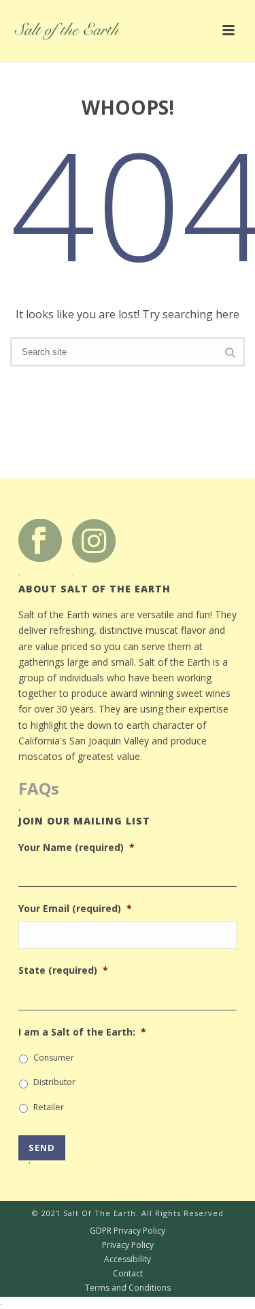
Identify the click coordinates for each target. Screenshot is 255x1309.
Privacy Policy (77, 1245)
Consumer (53, 1057)
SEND (42, 1150)
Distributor (54, 1082)
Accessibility (75, 1259)
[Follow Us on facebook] (40, 540)
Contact (71, 1273)
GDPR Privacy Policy (82, 1231)
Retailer (48, 1107)
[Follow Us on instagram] (94, 540)
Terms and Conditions (85, 1288)
